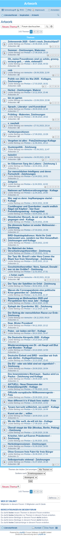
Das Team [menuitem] (49, 528)
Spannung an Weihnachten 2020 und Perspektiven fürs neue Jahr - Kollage (28, 299)
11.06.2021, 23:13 (40, 143)
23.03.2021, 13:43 (40, 243)
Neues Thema (9, 26)
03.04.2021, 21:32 (40, 214)
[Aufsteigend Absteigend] (30, 477)
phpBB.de (42, 534)
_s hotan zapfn (16, 275)
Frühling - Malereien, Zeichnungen (26, 114)
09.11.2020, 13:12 (40, 325)
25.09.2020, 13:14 (40, 397)
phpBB (21, 532)
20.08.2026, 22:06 (40, 44)
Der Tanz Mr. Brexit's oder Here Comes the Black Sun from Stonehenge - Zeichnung (31, 257)
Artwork (6, 22)
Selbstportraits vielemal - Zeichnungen (29, 459)
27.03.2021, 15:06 (40, 230)
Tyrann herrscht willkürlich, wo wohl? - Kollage (33, 407)
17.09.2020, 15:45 (40, 424)
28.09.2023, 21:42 (40, 109)
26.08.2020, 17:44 (40, 454)
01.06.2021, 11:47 (41, 149)
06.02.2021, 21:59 (40, 286)
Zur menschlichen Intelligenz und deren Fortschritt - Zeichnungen (29, 172)
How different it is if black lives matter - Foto (32, 400)
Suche (47, 26)
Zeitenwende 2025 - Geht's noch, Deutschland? (33, 41)
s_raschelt (13, 123)
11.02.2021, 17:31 (40, 272)
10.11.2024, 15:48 (40, 92)
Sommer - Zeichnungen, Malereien (26, 50)
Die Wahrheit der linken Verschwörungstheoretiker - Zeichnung (29, 249)
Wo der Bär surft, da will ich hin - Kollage (30, 421)
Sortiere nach (21, 473)
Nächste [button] (41, 31)
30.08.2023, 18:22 (40, 117)
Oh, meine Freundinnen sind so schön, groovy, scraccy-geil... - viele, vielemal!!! (33, 60)
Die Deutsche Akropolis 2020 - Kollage (28, 337)
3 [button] (37, 32)
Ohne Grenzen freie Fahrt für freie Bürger (30, 452)
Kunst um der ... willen (20, 413)
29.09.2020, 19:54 (40, 368)
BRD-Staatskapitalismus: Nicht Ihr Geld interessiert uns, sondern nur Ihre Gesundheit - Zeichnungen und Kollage (33, 238)
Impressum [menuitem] (40, 10)
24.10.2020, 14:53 (40, 350)
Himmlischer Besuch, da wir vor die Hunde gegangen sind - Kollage (31, 218)
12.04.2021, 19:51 (40, 176)
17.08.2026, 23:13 (40, 52)
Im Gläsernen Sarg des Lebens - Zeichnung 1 (32, 163)
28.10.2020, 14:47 (40, 333)
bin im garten (15, 98)
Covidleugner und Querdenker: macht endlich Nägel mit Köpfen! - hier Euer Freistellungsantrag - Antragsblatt (33, 209)
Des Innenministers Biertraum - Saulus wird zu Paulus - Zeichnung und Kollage (33, 375)
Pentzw (27, 44)
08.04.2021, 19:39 (40, 203)
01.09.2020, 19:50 (40, 446)
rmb (10, 70)
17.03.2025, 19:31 (40, 84)
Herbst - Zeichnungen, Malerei (24, 90)
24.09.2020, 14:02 (40, 403)
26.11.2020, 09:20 (41, 318)
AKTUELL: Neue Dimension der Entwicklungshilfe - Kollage (25, 385)
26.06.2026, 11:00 (41, 73)
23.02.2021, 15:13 (40, 261)
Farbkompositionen (18, 132)
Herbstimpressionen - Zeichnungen (27, 444)
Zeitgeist (12, 182)
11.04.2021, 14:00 (40, 193)
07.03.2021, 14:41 (40, 253)
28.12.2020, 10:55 (40, 303)
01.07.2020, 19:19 (40, 462)
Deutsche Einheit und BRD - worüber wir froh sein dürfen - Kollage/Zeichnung (33, 356)
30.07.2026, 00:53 (40, 64)
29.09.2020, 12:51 (40, 379)
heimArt (12, 155)
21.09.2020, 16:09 (40, 409)
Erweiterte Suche (51, 26)
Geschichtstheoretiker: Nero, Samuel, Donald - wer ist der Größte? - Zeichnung (33, 268)
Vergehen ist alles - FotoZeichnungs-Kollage (32, 140)
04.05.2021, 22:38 (42, 157)
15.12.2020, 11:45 (40, 309)
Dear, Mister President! (20, 323)
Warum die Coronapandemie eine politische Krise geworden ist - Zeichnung (31, 291)
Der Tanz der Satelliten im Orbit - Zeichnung (32, 283)
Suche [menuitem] (58, 15)
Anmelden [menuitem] (55, 10)
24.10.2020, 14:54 (40, 340)
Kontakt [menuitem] (38, 528)
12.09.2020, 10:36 (40, 432)
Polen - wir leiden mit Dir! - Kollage (27, 331)
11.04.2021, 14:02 (40, 184)
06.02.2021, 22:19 (42, 277)
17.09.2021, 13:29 (40, 134)
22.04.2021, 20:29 (40, 166)
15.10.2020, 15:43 (40, 360)
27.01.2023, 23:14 (42, 126)
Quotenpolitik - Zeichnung (22, 147)
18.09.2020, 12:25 (40, 416)
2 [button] (34, 32)
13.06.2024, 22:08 (42, 100)
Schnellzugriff (10, 10)
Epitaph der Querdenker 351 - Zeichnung (30, 306)
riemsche (28, 73)
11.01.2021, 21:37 (40, 295)
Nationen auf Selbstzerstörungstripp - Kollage (33, 190)
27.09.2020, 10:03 (40, 389)
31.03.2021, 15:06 (40, 222)
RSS (22, 10)
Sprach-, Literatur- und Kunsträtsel (27, 106)
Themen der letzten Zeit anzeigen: (23, 469)
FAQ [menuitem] (29, 10)
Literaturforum (10, 528)
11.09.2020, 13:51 (40, 441)
